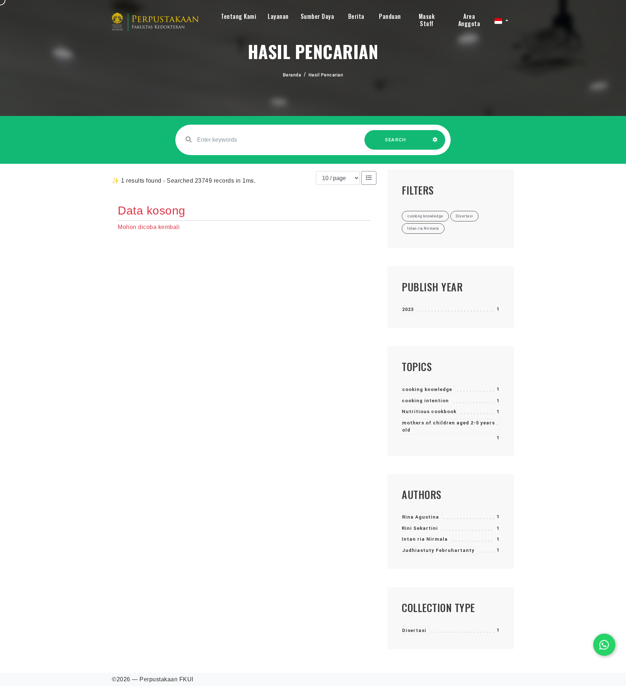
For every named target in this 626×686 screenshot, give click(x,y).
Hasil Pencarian (326, 75)
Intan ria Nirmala (425, 539)
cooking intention (425, 400)
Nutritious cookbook (429, 411)
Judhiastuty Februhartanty (438, 550)
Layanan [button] (278, 16)
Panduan (390, 16)
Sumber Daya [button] (317, 16)
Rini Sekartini (420, 528)
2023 (408, 309)
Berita (356, 16)
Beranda (292, 75)
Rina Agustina (420, 517)
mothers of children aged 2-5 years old (448, 426)
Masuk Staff (427, 20)
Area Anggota (469, 20)
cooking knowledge (427, 389)
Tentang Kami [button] (238, 16)
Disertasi (414, 630)
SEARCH (395, 139)
